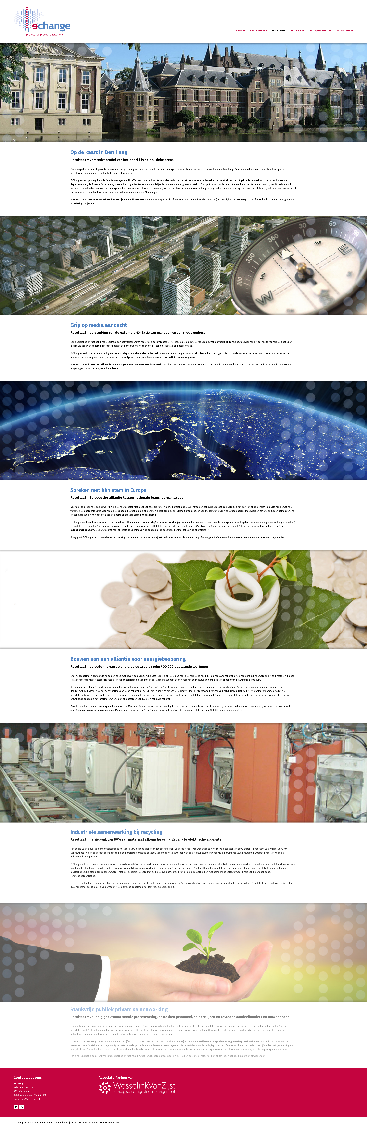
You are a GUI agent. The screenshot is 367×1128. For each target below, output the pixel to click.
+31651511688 (39, 1095)
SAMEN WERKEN (258, 30)
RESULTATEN (278, 30)
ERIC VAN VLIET (297, 30)
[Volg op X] (21, 1107)
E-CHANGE (239, 30)
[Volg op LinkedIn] (16, 1107)
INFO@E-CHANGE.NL (321, 30)
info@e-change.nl (30, 1099)
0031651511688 (345, 30)
